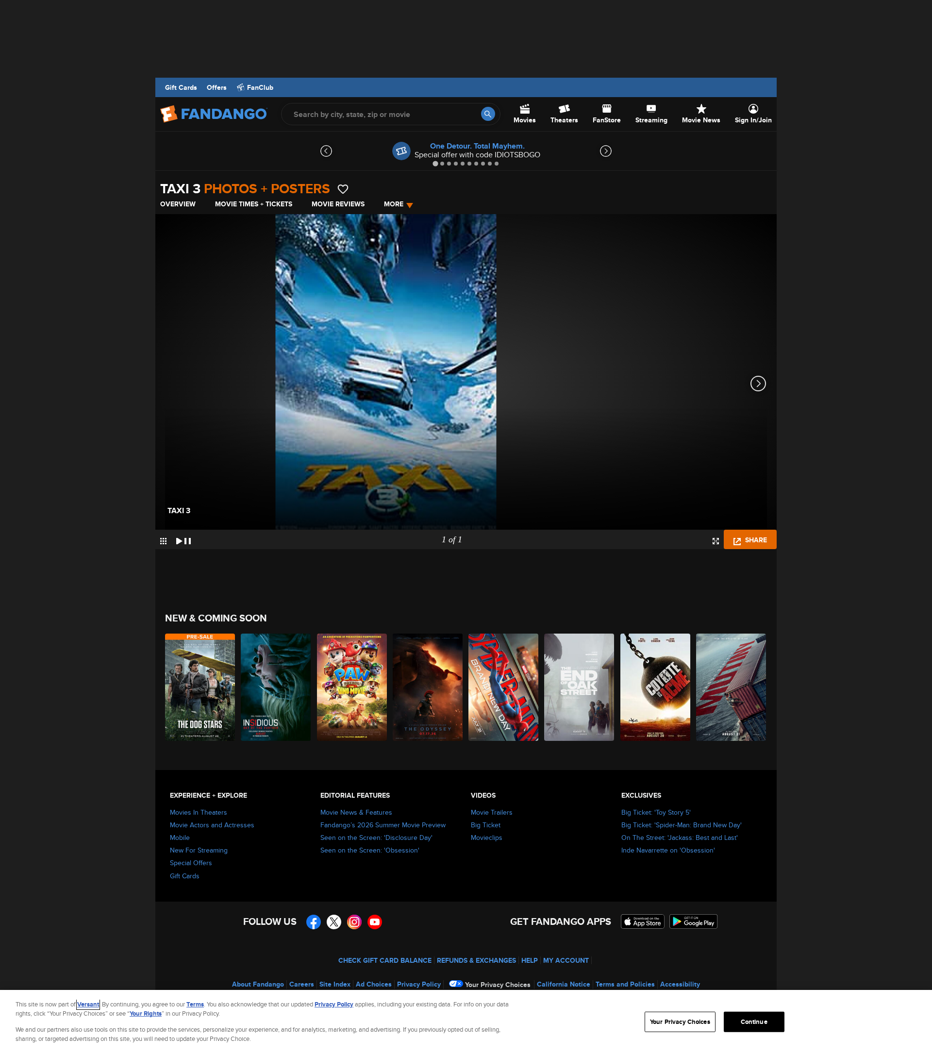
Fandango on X (334, 922)
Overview (178, 204)
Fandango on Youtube (374, 922)
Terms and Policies (625, 984)
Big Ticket (485, 825)
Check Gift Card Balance (385, 960)
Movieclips (486, 837)
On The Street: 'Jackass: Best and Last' (679, 837)
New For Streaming (199, 850)
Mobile (180, 837)
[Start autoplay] (183, 539)
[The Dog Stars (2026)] (200, 687)
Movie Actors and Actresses (212, 825)
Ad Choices (374, 984)
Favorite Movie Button (343, 189)
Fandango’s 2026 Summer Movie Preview (383, 825)
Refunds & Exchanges (476, 960)
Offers (217, 87)
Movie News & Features (356, 812)
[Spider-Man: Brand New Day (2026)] (503, 687)
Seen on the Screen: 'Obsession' (369, 850)
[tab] (435, 163)
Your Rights (146, 1013)
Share (755, 540)
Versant (88, 1004)
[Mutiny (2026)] (731, 687)
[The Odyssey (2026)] (428, 687)
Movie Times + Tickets (253, 204)
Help (529, 960)
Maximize (716, 541)
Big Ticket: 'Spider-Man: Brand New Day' (681, 825)
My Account (566, 960)
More (393, 204)
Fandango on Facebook (313, 922)
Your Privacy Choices (498, 984)
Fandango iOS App (643, 921)
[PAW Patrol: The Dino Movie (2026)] (352, 687)
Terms (195, 1004)
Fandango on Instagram (354, 922)
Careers (301, 984)
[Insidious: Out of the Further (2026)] (276, 687)
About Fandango (258, 984)
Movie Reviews (338, 204)
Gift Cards (181, 87)
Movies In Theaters (198, 812)
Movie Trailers (492, 812)
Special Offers (191, 863)
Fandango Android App (693, 921)
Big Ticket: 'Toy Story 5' (656, 812)
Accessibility (680, 984)
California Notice (563, 984)
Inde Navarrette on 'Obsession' (668, 850)
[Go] (488, 114)
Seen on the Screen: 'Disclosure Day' (376, 837)
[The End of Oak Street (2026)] (579, 687)
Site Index (334, 984)
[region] (466, 1022)
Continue (754, 1021)
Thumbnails (163, 541)
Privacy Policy (419, 984)
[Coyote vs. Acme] (655, 687)
